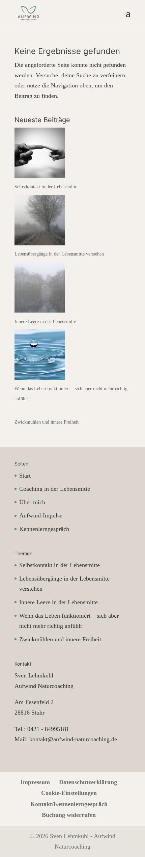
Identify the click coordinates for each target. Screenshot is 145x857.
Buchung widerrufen (69, 814)
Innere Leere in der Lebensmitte (45, 321)
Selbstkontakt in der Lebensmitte (45, 186)
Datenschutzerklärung (88, 782)
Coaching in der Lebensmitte (54, 488)
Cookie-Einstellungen (69, 792)
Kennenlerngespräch (44, 529)
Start (25, 475)
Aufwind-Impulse (40, 515)
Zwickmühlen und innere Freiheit (46, 422)
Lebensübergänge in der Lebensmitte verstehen (59, 254)
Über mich (32, 502)
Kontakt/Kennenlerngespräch (69, 804)
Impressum (35, 782)
